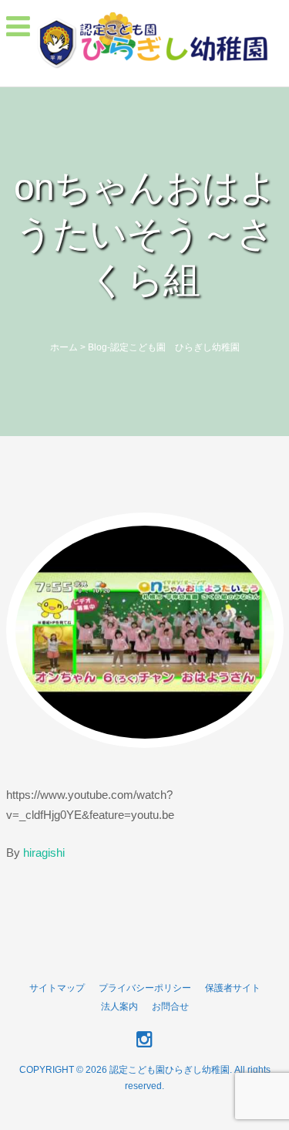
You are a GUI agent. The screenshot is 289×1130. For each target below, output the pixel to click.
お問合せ (170, 1006)
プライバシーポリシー (145, 988)
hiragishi (44, 852)
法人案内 (119, 1006)
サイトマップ (57, 988)
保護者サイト (232, 988)
